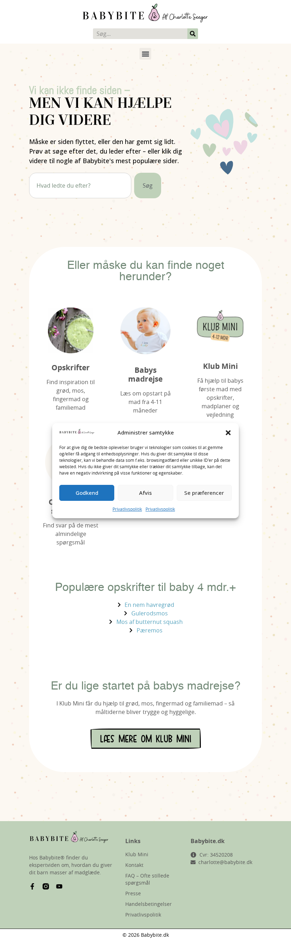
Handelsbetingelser (148, 904)
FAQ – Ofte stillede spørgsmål (147, 879)
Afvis (145, 492)
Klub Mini (220, 366)
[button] (228, 432)
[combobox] (80, 185)
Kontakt (134, 865)
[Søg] (192, 33)
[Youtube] (59, 886)
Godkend (87, 492)
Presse (133, 893)
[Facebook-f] (32, 886)
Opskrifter (70, 367)
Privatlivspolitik (127, 509)
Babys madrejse (145, 374)
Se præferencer (204, 492)
